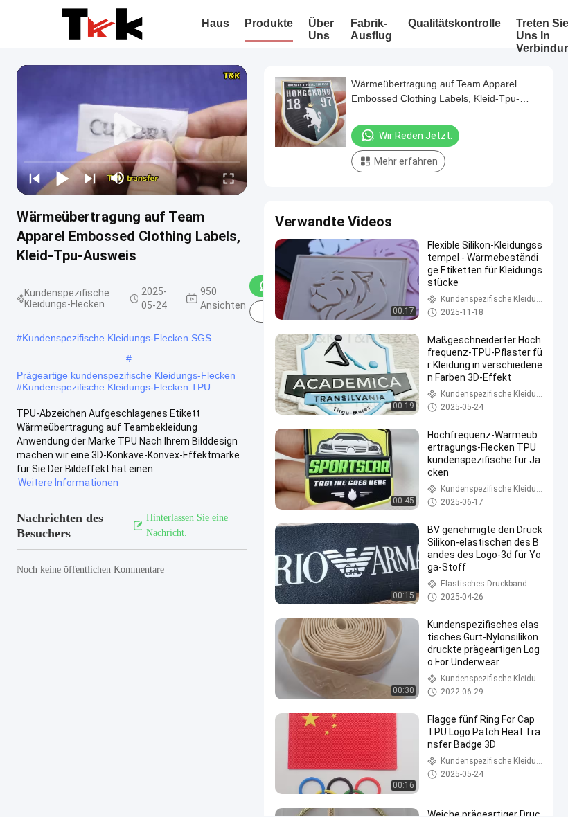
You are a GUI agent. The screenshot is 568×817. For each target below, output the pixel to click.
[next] (90, 178)
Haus (215, 23)
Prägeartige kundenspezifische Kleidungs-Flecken (126, 375)
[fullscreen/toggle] (228, 178)
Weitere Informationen (68, 482)
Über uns (321, 29)
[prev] (34, 178)
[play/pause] (62, 178)
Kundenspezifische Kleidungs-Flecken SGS (116, 337)
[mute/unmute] (118, 178)
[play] (131, 129)
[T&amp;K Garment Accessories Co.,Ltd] (102, 24)
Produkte (269, 23)
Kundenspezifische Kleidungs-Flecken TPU (116, 387)
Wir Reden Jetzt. (415, 135)
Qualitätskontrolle (454, 23)
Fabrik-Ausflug (371, 29)
